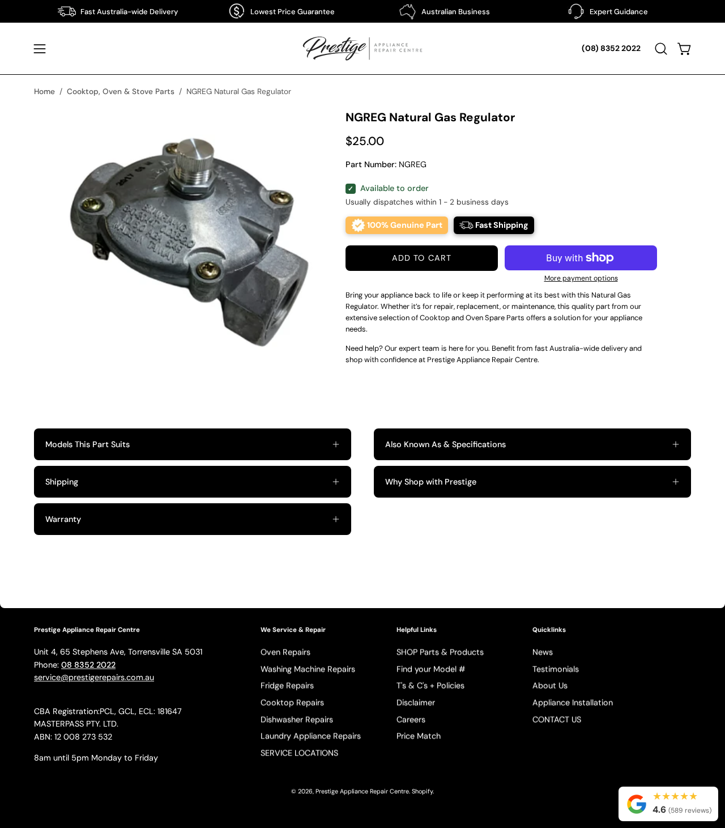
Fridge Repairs (287, 686)
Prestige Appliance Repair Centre (362, 792)
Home (44, 91)
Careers (410, 720)
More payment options (581, 278)
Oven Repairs (285, 652)
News (542, 652)
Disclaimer (415, 703)
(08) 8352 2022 (611, 48)
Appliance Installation (572, 703)
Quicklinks (549, 630)
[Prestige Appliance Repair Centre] (362, 48)
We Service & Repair (293, 630)
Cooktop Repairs (292, 703)
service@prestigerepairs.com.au (94, 678)
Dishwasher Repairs (297, 720)
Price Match (418, 736)
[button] (661, 49)
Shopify (422, 792)
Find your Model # (431, 669)
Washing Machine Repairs (308, 669)
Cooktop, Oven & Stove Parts (120, 91)
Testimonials (555, 669)
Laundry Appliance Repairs (311, 736)
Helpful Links (416, 630)
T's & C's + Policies (430, 686)
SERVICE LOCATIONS (299, 753)
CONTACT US (556, 720)
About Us (550, 686)
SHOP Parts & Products (440, 652)
